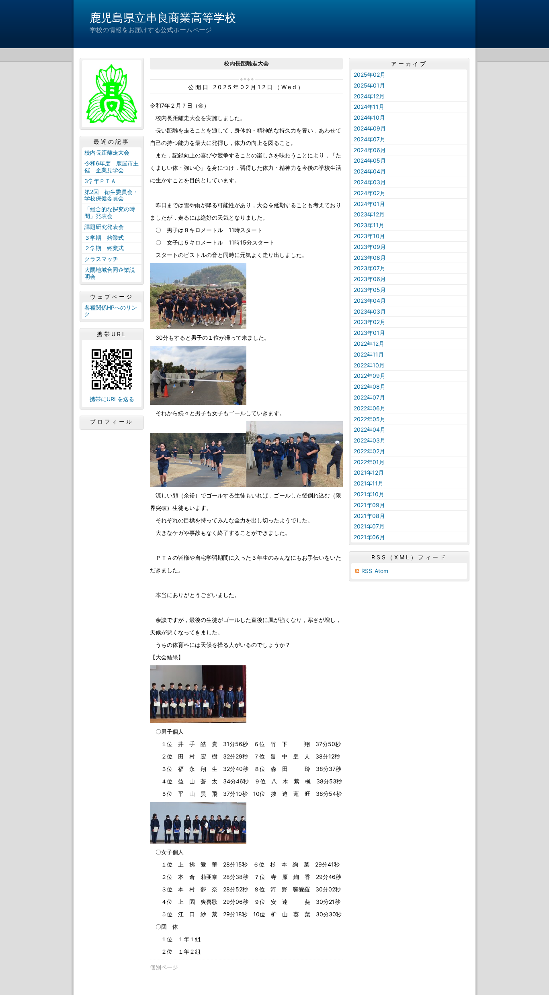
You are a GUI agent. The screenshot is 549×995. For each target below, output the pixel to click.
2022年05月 (369, 419)
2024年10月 (369, 117)
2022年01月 (369, 462)
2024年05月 (370, 160)
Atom (381, 570)
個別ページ (164, 967)
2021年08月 (369, 515)
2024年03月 (370, 182)
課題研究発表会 (104, 226)
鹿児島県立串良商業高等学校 (163, 17)
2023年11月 (369, 225)
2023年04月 (370, 300)
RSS (366, 570)
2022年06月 (369, 408)
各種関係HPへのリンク (110, 311)
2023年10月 (369, 235)
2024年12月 (369, 96)
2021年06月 (369, 537)
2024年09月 (370, 128)
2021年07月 (369, 526)
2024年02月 (369, 193)
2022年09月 (369, 375)
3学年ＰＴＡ (100, 180)
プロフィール (111, 421)
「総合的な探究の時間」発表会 (109, 212)
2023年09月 (370, 246)
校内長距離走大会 (106, 152)
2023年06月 (370, 278)
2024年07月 (369, 139)
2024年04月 (370, 171)
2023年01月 (369, 332)
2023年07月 (369, 268)
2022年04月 (369, 429)
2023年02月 (369, 321)
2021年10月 (369, 494)
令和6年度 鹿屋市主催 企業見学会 (111, 166)
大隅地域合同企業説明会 (109, 273)
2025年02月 (369, 74)
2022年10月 (369, 365)
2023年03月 (370, 311)
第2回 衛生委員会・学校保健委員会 (111, 195)
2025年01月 (369, 85)
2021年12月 (369, 472)
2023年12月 (369, 214)
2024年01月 (369, 203)
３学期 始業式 (104, 237)
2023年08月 (370, 257)
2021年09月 (369, 505)
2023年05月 (370, 289)
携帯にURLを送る (112, 399)
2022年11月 (369, 354)
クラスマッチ (101, 258)
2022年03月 (369, 440)
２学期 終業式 (104, 248)
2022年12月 (369, 343)
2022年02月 (369, 451)
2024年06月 (370, 150)
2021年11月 (368, 483)
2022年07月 (369, 397)
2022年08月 (369, 386)
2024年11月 (369, 106)
